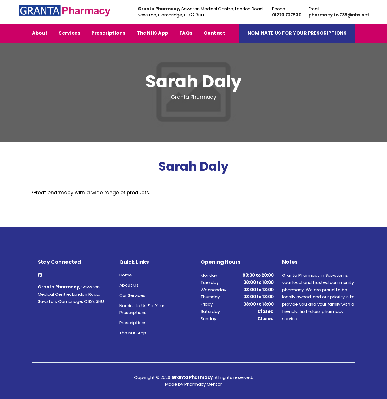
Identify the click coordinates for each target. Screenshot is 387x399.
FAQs (186, 33)
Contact (214, 33)
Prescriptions (108, 33)
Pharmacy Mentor (203, 384)
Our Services (132, 295)
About (40, 33)
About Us (129, 285)
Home (125, 275)
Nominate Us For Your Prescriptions (297, 33)
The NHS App (152, 33)
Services (69, 33)
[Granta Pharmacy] (65, 10)
